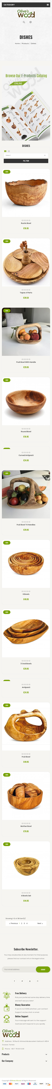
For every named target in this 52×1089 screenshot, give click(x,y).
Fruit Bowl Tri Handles (26, 525)
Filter (26, 160)
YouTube (29, 981)
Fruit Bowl (26, 757)
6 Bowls (26, 594)
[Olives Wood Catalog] (26, 103)
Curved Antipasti (26, 455)
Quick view (26, 195)
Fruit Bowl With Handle (26, 362)
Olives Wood (16, 1081)
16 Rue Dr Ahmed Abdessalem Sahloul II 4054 (31, 1041)
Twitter (22, 981)
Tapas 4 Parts (26, 292)
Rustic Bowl (26, 223)
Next (40, 923)
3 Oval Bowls (26, 663)
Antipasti (26, 687)
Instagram (37, 981)
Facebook (14, 981)
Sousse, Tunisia (8, 1045)
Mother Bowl (26, 826)
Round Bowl (26, 431)
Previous (13, 923)
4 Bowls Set (26, 895)
